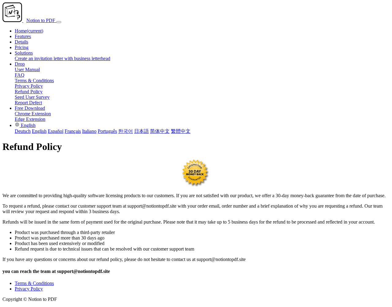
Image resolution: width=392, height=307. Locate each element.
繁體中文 (180, 131)
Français (73, 131)
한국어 (125, 131)
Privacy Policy (29, 86)
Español (55, 131)
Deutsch (23, 131)
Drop (20, 64)
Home (29, 30)
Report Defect (28, 102)
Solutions (24, 53)
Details (21, 41)
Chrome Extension (33, 113)
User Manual (27, 69)
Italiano (89, 131)
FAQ (19, 75)
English (28, 125)
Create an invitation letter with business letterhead (62, 58)
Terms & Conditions (34, 80)
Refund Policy (29, 91)
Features (23, 36)
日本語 (141, 131)
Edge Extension (30, 119)
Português (107, 131)
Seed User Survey (32, 97)
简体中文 (160, 131)
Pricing (21, 47)
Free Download (30, 108)
